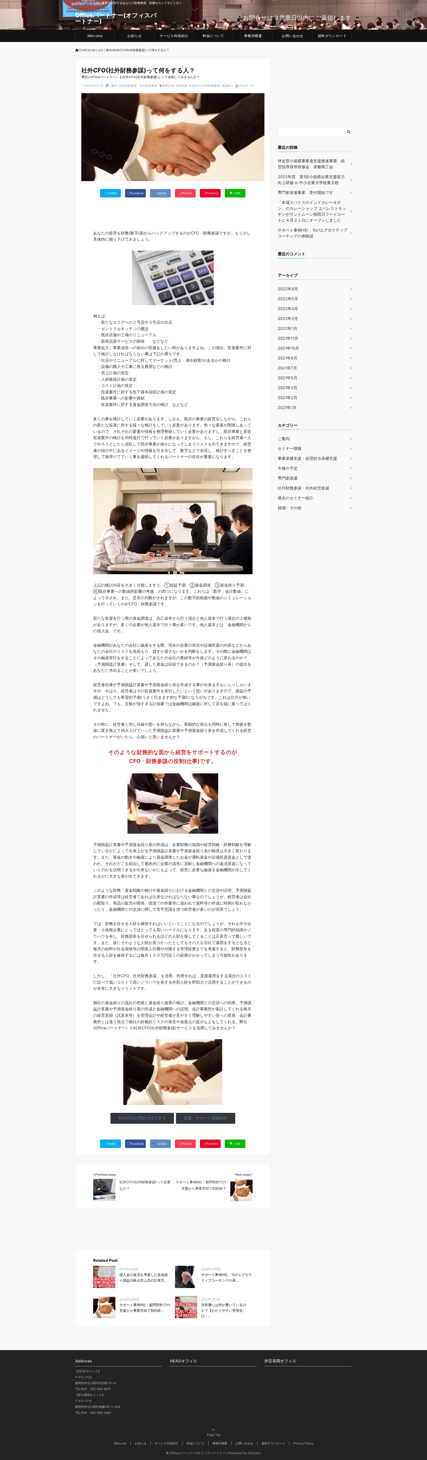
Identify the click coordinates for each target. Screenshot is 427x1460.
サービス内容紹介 (174, 36)
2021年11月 (288, 338)
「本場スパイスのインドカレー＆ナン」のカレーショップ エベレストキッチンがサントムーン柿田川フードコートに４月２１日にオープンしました (312, 211)
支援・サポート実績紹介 (205, 1117)
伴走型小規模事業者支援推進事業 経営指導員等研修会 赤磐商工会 (311, 163)
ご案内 (112, 85)
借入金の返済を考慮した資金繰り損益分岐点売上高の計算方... (143, 1277)
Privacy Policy (303, 1443)
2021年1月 (287, 407)
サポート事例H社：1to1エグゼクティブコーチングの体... (226, 1277)
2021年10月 (288, 347)
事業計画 (168, 85)
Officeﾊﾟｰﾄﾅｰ (246, 85)
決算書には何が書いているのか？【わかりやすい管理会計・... (223, 1310)
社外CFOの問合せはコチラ (142, 1117)
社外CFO (195, 85)
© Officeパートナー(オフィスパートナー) (196, 1453)
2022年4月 (288, 308)
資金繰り (227, 85)
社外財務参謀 (211, 85)
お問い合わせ (292, 36)
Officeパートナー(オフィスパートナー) (116, 18)
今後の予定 (288, 468)
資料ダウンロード (332, 36)
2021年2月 (287, 397)
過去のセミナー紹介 (295, 497)
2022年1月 (287, 328)
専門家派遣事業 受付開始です (305, 192)
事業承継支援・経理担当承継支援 (307, 458)
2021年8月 (287, 357)
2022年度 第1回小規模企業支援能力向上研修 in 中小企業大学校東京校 (311, 179)
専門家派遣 (288, 478)
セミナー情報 (289, 448)
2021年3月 (287, 387)
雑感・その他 (289, 507)
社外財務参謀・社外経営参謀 (138, 85)
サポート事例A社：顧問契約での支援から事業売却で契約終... (144, 1307)
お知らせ (134, 36)
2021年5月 (287, 377)
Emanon (254, 1453)
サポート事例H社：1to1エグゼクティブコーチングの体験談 (312, 233)
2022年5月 (288, 298)
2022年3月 (288, 318)
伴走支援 (181, 85)
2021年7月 (287, 367)
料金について (213, 36)
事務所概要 (253, 36)
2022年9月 (288, 288)
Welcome (95, 36)
